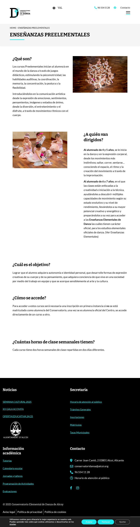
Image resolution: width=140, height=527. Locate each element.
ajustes (13, 524)
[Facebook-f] (71, 488)
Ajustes (122, 522)
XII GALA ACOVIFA (13, 409)
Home (13, 28)
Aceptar (89, 522)
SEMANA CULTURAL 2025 (17, 401)
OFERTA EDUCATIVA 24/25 (18, 416)
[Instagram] (77, 488)
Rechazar (106, 522)
